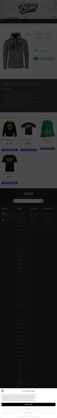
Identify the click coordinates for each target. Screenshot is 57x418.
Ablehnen (28, 408)
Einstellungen (28, 412)
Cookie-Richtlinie (22, 416)
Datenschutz (30, 416)
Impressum (35, 416)
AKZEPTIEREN (28, 404)
